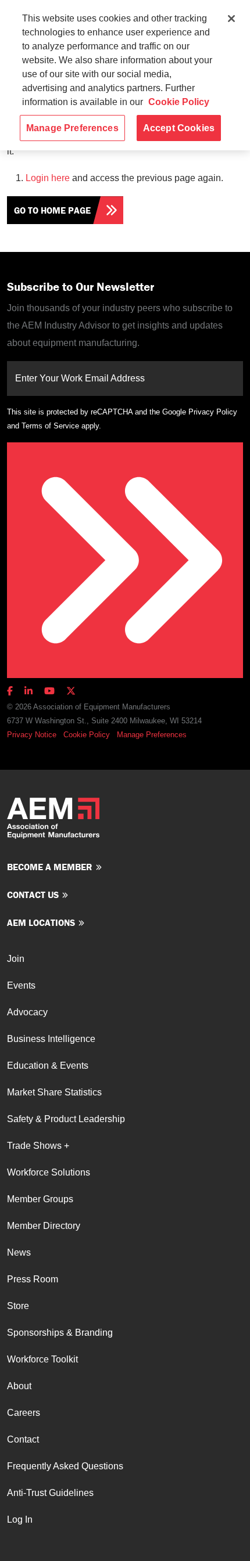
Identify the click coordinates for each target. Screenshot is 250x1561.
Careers (23, 1413)
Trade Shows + (38, 1146)
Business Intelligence (51, 1039)
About (19, 1386)
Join (15, 959)
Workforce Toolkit (42, 1359)
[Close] (231, 18)
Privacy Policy (212, 412)
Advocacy (27, 1012)
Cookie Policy (86, 734)
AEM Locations (41, 922)
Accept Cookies (179, 128)
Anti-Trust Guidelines (50, 1493)
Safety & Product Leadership (66, 1119)
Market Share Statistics (54, 1092)
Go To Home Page (52, 210)
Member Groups (40, 1199)
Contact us (33, 894)
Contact (23, 1439)
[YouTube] (49, 691)
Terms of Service (50, 425)
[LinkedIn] (28, 691)
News (19, 1252)
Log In (20, 1519)
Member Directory (43, 1226)
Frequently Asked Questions (65, 1466)
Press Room (32, 1279)
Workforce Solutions (48, 1172)
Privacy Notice (31, 734)
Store (18, 1306)
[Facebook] (12, 691)
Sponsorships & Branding (60, 1333)
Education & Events (47, 1065)
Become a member (49, 867)
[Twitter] (71, 691)
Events (21, 985)
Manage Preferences (152, 734)
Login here (48, 178)
